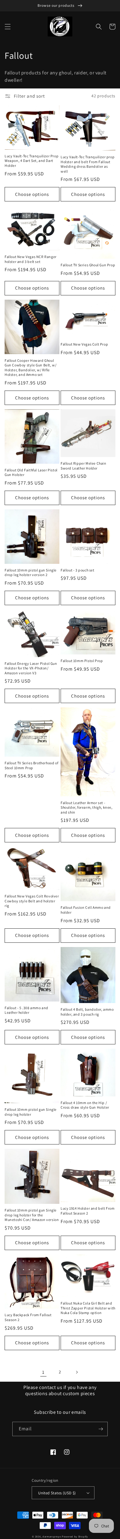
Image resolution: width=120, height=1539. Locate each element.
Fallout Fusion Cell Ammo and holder (86, 910)
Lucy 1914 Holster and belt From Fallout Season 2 (88, 1210)
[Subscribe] (100, 1429)
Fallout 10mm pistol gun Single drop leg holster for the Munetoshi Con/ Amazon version (32, 1215)
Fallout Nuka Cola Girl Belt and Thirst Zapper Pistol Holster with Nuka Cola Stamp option (88, 1308)
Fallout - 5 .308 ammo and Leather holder (26, 1010)
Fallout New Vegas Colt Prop (84, 344)
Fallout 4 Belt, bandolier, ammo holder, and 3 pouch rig (87, 1012)
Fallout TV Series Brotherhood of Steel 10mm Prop (31, 765)
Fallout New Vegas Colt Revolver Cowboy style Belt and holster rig (32, 901)
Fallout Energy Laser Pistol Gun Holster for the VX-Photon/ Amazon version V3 (31, 668)
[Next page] (76, 1372)
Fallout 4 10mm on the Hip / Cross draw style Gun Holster (85, 1105)
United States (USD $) (57, 1493)
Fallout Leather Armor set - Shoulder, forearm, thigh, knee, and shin (87, 807)
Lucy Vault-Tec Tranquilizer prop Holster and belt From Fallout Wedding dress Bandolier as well (87, 164)
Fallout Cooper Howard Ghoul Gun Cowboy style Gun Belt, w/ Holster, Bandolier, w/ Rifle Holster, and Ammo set (30, 367)
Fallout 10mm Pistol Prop (82, 660)
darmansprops (51, 1536)
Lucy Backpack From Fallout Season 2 (28, 1317)
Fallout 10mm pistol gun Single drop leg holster (31, 1112)
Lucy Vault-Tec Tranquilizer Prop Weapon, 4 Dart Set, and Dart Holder (31, 161)
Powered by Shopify (75, 1536)
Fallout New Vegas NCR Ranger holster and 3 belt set (31, 259)
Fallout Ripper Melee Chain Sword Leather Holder (83, 465)
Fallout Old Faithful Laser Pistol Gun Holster (31, 472)
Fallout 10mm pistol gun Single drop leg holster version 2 (31, 572)
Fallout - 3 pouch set (77, 570)
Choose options (32, 194)
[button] (7, 26)
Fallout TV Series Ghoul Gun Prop (88, 265)
